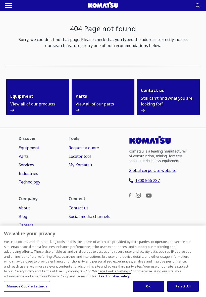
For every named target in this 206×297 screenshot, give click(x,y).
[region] (103, 261)
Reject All (183, 286)
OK (148, 286)
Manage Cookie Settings (27, 286)
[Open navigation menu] (8, 5)
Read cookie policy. (114, 276)
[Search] (198, 6)
